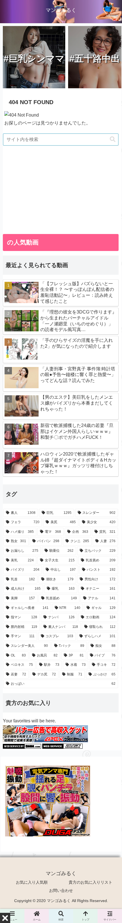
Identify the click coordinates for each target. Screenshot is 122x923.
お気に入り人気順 (32, 882)
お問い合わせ (61, 890)
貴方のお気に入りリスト (90, 882)
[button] (113, 139)
